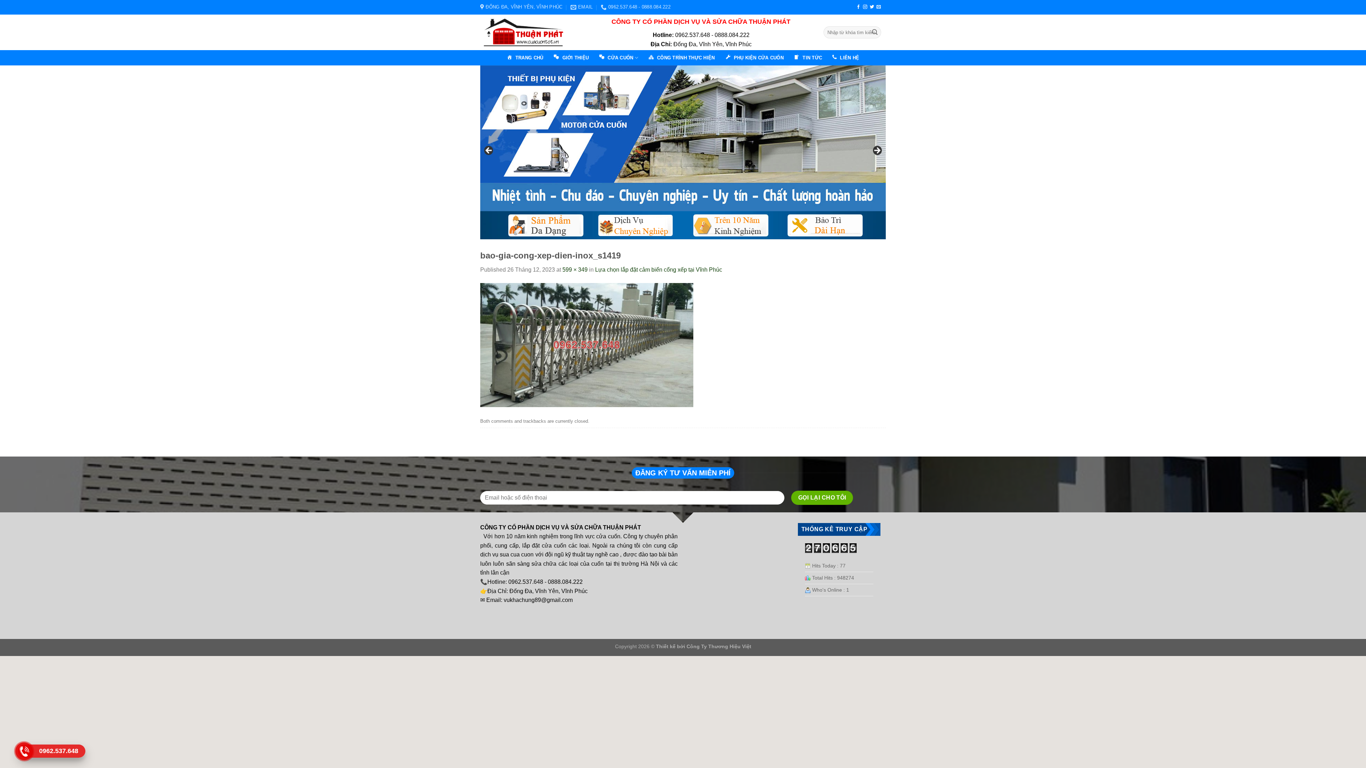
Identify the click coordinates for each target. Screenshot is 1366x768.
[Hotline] (24, 751)
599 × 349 (575, 270)
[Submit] (875, 32)
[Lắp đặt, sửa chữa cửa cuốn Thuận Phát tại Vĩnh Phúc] (525, 32)
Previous (489, 150)
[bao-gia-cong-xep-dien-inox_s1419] (586, 345)
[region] (683, 152)
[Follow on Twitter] (872, 7)
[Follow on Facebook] (858, 7)
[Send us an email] (879, 7)
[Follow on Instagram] (865, 7)
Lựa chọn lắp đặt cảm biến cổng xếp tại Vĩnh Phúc (658, 270)
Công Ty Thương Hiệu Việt (719, 646)
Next (877, 150)
